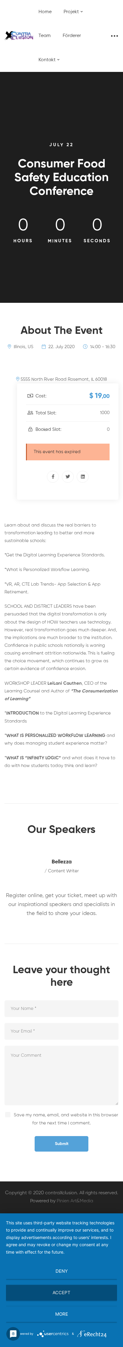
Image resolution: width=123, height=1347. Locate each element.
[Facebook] (53, 477)
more (61, 1314)
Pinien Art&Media (75, 1201)
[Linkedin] (83, 477)
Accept (61, 1292)
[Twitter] (68, 477)
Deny (62, 1271)
